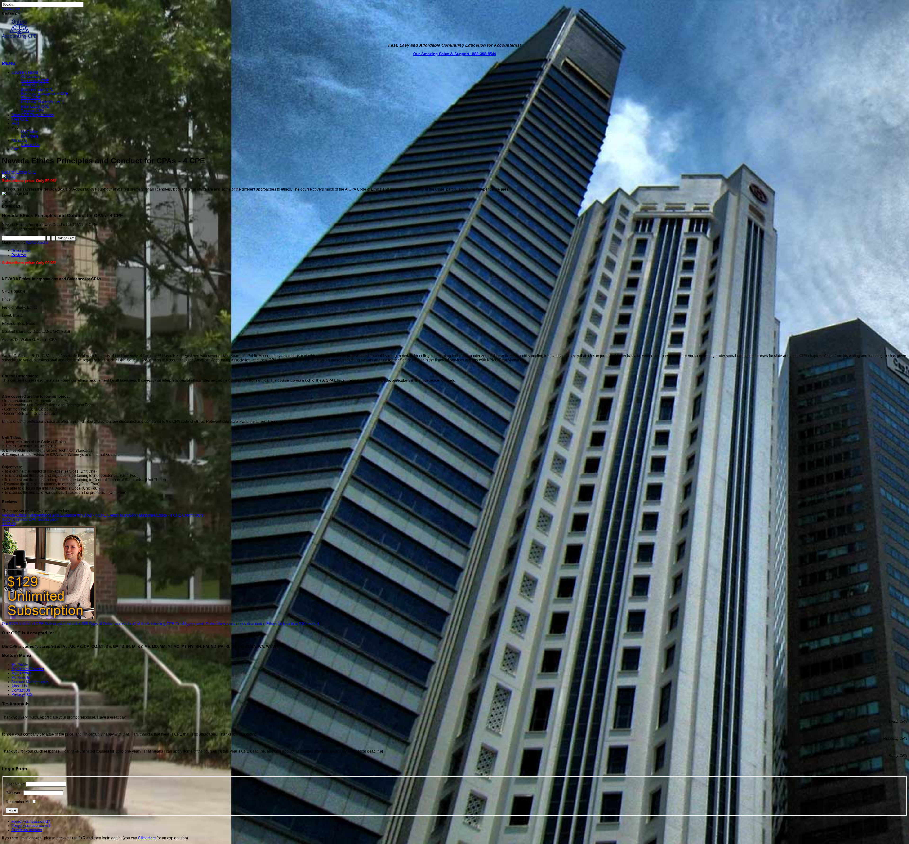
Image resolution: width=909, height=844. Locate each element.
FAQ (15, 123)
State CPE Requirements (32, 115)
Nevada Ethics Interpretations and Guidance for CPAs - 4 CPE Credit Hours (65, 515)
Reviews (18, 255)
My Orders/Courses (27, 669)
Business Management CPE (44, 94)
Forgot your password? (30, 821)
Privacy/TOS (22, 694)
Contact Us (30, 145)
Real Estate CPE (35, 106)
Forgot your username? (30, 826)
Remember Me (18, 802)
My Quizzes (21, 673)
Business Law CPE (37, 89)
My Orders (29, 136)
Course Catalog (24, 72)
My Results (20, 677)
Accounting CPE (35, 81)
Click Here (147, 838)
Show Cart (11, 9)
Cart (14, 149)
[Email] (8, 176)
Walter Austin (37, 243)
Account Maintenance (29, 682)
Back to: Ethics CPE (19, 172)
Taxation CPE (32, 111)
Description (21, 251)
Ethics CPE (30, 98)
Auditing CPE (32, 85)
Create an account (26, 830)
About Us (19, 140)
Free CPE (19, 119)
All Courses (30, 77)
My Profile (29, 132)
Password (14, 793)
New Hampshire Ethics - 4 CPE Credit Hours (165, 515)
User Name (15, 784)
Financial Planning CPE (41, 102)
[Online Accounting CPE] (19, 37)
